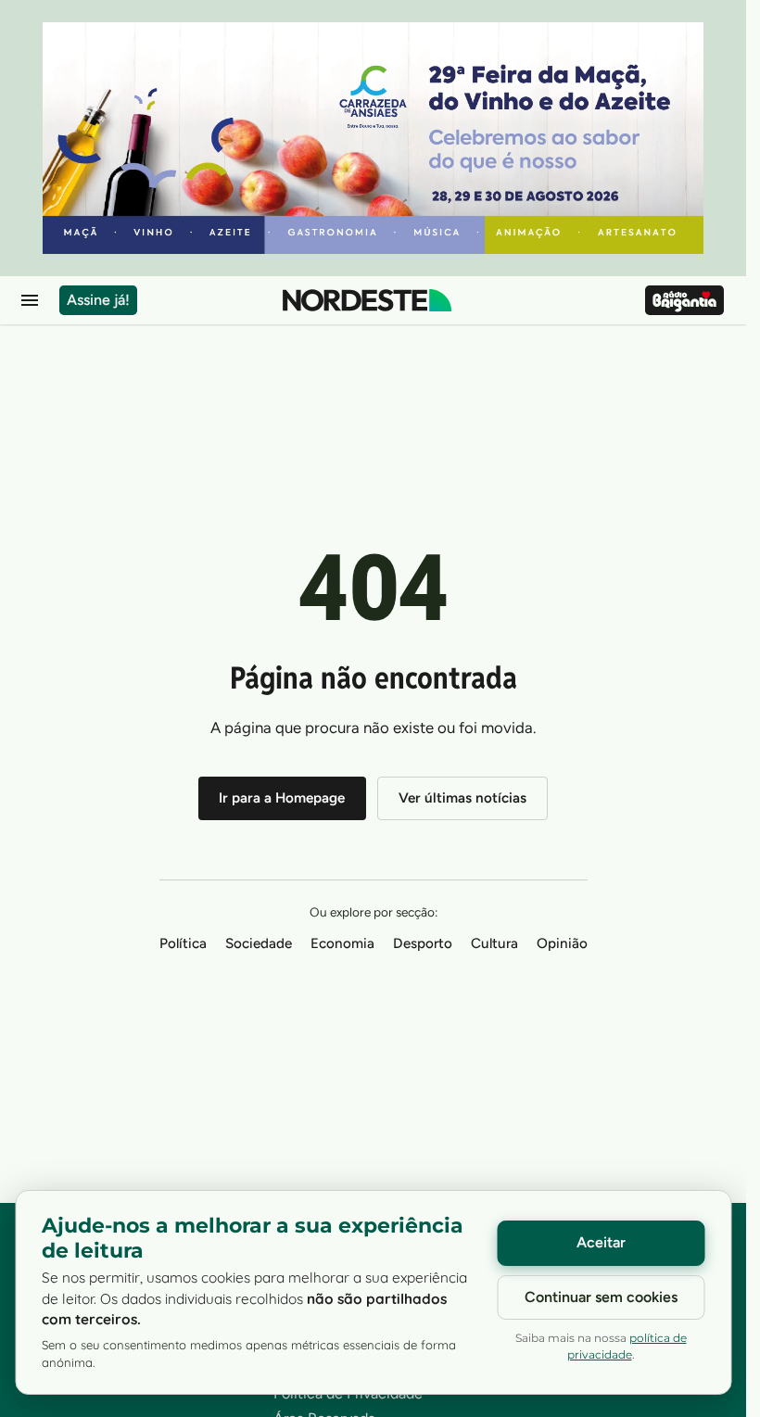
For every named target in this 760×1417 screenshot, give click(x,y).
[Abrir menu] (29, 300)
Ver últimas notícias (462, 798)
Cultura (494, 943)
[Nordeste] (367, 300)
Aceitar (601, 1242)
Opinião (562, 943)
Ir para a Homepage (282, 798)
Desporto (422, 943)
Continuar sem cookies (601, 1297)
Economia (342, 943)
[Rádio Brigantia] (684, 300)
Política (183, 943)
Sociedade (258, 943)
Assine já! (98, 300)
